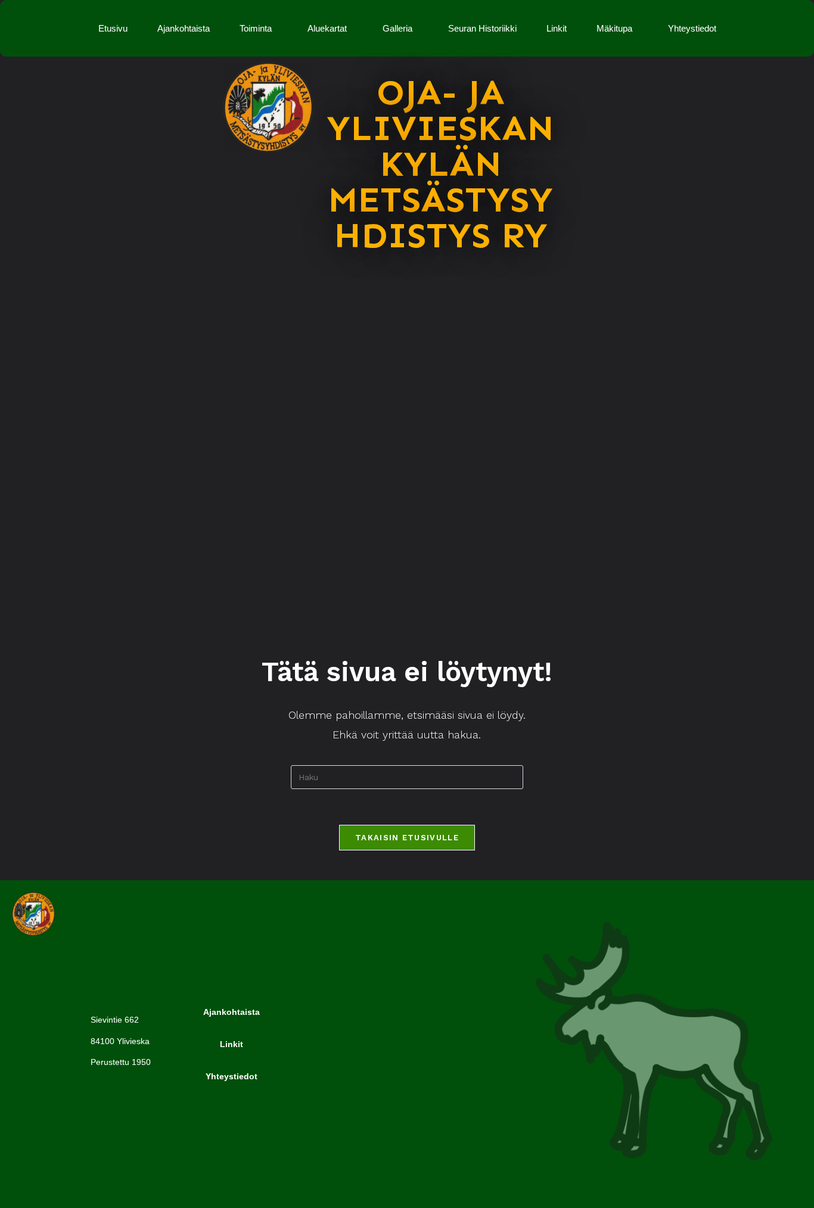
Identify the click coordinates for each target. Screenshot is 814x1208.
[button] (259, 28)
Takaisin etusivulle (407, 837)
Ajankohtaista (183, 28)
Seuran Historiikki (482, 28)
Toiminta (256, 28)
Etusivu (113, 28)
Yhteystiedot (692, 28)
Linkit (556, 28)
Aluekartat (327, 28)
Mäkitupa (614, 28)
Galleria (397, 28)
